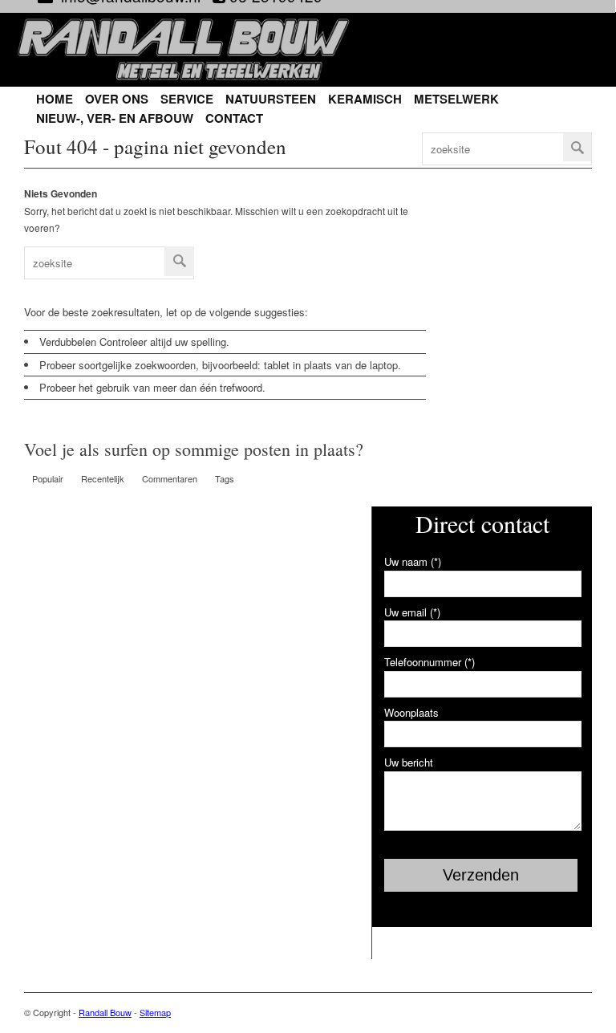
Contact (234, 118)
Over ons (116, 99)
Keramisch (365, 99)
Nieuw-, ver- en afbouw (114, 118)
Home (54, 99)
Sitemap (155, 1012)
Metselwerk (456, 99)
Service (186, 99)
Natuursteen (270, 99)
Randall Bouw (105, 1012)
